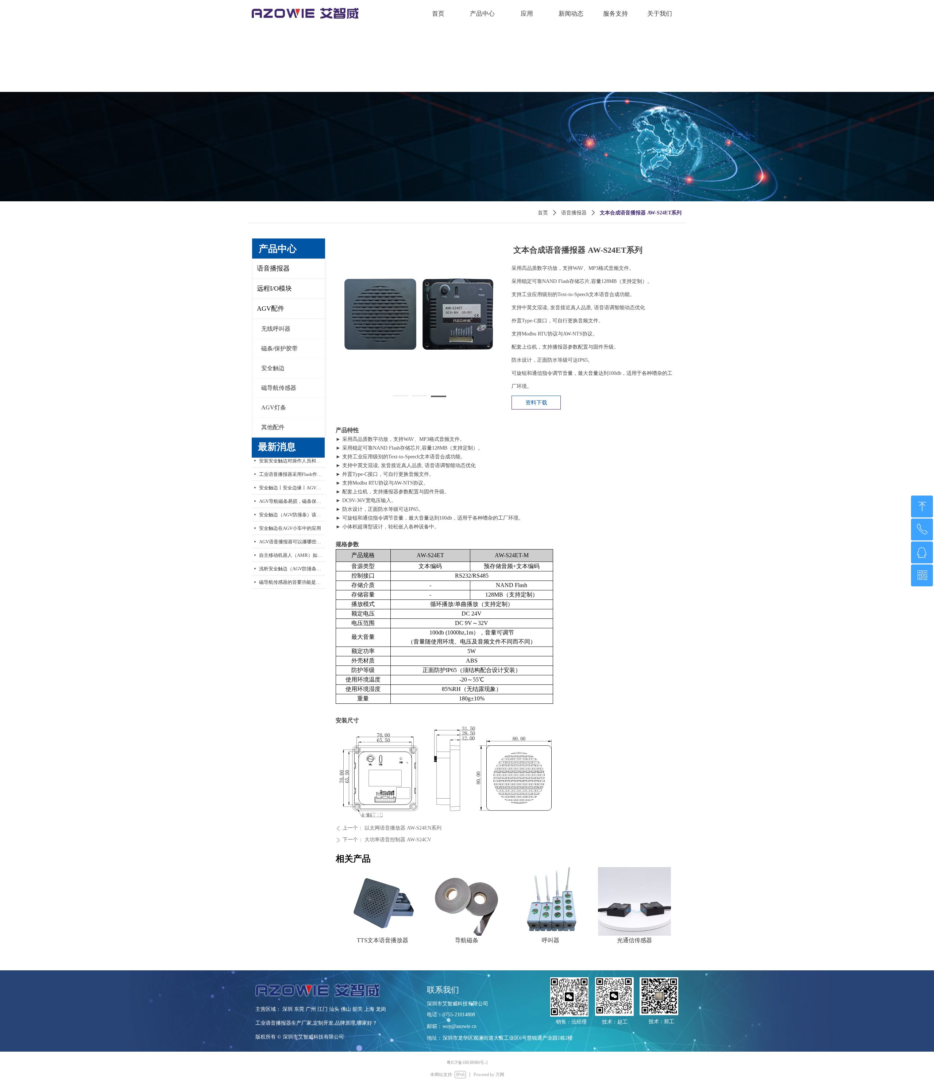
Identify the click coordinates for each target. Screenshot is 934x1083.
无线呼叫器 (275, 329)
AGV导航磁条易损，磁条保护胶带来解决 (292, 494)
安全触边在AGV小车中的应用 (290, 521)
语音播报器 (574, 213)
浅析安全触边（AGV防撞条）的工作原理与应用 (292, 561)
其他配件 (273, 427)
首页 (543, 213)
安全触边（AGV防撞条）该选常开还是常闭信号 (292, 508)
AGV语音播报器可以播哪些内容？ (292, 534)
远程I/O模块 (274, 288)
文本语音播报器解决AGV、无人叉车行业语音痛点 (292, 588)
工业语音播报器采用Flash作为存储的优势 (292, 467)
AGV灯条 (273, 407)
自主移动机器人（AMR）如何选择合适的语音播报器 (292, 548)
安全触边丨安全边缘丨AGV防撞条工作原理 (292, 481)
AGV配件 (270, 308)
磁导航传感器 (278, 388)
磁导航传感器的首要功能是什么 (292, 575)
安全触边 (273, 368)
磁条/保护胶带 (279, 348)
